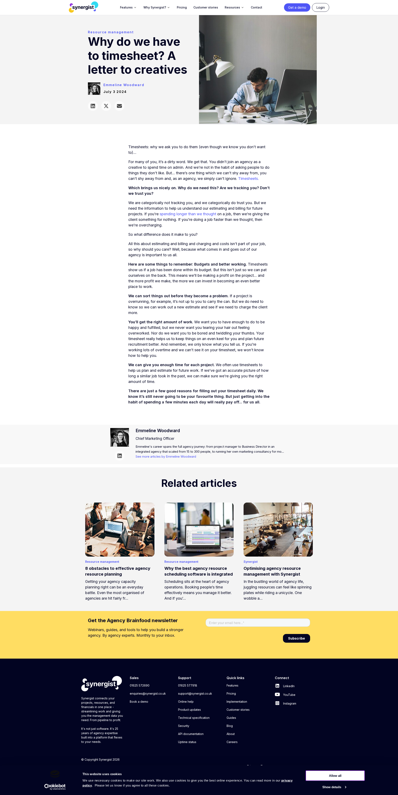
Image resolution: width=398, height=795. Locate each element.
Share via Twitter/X (106, 106)
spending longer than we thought (188, 214)
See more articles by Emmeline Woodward (166, 456)
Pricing (231, 693)
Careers (232, 742)
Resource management (110, 32)
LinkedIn (288, 686)
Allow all (335, 775)
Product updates (189, 709)
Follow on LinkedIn (120, 456)
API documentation (191, 734)
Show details (331, 787)
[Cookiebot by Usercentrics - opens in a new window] (55, 787)
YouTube (288, 694)
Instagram (289, 703)
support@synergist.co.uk (195, 693)
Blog (230, 726)
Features (232, 685)
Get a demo (297, 7)
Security (183, 726)
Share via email (119, 106)
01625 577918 (187, 685)
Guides (231, 717)
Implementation (237, 701)
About (231, 734)
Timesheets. (248, 178)
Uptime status (187, 742)
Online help (186, 701)
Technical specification (194, 717)
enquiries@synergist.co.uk (148, 693)
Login (320, 7)
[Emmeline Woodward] (95, 91)
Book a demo (139, 701)
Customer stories (238, 709)
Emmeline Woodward (123, 85)
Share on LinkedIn (93, 106)
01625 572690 (139, 685)
